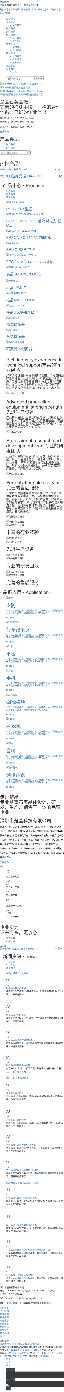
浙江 (53, 1352)
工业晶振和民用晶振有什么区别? (22, 1170)
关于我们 (10, 22)
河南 (58, 1352)
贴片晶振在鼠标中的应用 (18, 1065)
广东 (25, 1356)
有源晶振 (15, 1349)
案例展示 (10, 43)
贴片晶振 (10, 28)
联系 (14, 71)
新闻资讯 (10, 53)
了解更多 (4, 862)
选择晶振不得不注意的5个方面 (21, 1144)
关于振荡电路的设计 (16, 1092)
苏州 (10, 1356)
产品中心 (10, 34)
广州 (15, 1356)
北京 (48, 1352)
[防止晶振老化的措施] (17, 972)
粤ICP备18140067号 (19, 1352)
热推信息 (4, 9)
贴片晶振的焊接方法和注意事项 (21, 1197)
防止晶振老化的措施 (16, 988)
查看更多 (10, 197)
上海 (43, 1352)
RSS (34, 9)
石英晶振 (34, 1349)
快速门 (12, 1343)
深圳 (20, 1356)
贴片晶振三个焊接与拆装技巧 (20, 1274)
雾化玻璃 (34, 1343)
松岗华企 (44, 1356)
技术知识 (16, 62)
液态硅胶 (4, 1343)
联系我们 (10, 68)
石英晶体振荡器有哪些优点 (19, 1040)
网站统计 (4, 1)
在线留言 (10, 65)
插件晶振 (10, 31)
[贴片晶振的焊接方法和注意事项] (22, 1182)
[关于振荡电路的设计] (17, 1077)
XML (40, 9)
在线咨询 (4, 131)
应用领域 (16, 49)
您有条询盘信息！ (53, 9)
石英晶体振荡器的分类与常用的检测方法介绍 (28, 1249)
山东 (5, 1356)
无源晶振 (24, 1349)
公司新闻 (16, 56)
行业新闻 (16, 59)
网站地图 (25, 9)
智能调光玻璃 (23, 1343)
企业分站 (15, 9)
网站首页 (10, 18)
